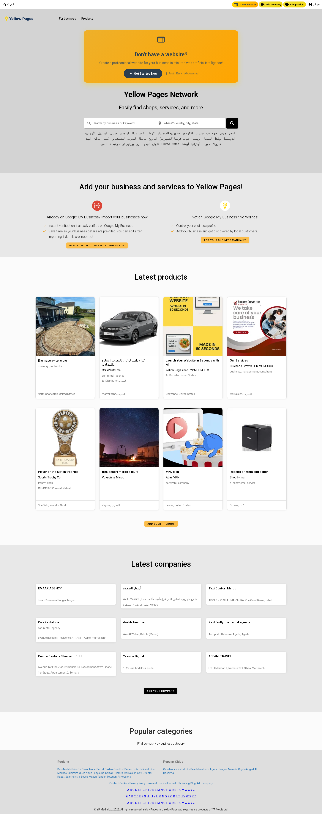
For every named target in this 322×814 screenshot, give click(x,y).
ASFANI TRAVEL (220, 656)
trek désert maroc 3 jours (120, 472)
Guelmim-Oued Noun (79, 772)
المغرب (132, 138)
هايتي (223, 133)
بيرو (138, 144)
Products (87, 18)
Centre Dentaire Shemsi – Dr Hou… (62, 656)
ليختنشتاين (118, 138)
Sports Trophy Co (49, 477)
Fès (188, 769)
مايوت (206, 144)
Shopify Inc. (237, 477)
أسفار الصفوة (132, 588)
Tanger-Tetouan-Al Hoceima (114, 776)
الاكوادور (187, 133)
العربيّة (8, 4)
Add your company (160, 691)
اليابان (97, 138)
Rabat (181, 769)
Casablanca (170, 769)
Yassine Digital (133, 656)
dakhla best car (134, 622)
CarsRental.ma (111, 370)
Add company (270, 4)
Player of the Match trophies (58, 472)
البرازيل (103, 133)
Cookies (124, 783)
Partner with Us (172, 783)
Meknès (232, 769)
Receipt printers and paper (249, 472)
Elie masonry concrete (52, 360)
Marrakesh (202, 769)
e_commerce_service (242, 482)
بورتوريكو (128, 144)
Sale (193, 769)
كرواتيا (151, 133)
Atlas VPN (172, 477)
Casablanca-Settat (93, 769)
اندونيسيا (229, 138)
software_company (177, 482)
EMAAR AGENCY (50, 588)
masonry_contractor (50, 366)
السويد (103, 144)
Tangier (222, 769)
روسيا (196, 138)
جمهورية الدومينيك (168, 133)
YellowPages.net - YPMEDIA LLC (187, 370)
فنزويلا (217, 144)
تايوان (155, 144)
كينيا (106, 138)
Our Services (239, 360)
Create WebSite (245, 4)
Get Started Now (143, 73)
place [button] (160, 123)
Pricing (186, 783)
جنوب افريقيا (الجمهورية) (175, 138)
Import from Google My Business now (97, 245)
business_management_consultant (251, 371)
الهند (88, 138)
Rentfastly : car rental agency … (231, 622)
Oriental (147, 772)
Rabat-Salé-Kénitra (68, 776)
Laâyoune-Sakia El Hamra (108, 772)
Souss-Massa (89, 776)
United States (170, 144)
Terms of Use (154, 783)
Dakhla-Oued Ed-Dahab (118, 769)
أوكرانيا (195, 144)
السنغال (207, 138)
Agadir (214, 769)
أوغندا (185, 144)
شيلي (113, 133)
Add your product (161, 523)
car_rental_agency (113, 375)
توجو (146, 144)
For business (67, 18)
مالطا (142, 138)
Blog (193, 783)
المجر (232, 133)
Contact (114, 783)
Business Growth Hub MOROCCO (251, 366)
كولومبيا (124, 133)
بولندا (218, 138)
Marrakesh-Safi (133, 772)
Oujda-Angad (246, 769)
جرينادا (199, 133)
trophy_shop (45, 482)
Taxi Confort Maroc (222, 588)
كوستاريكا (138, 133)
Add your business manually (225, 240)
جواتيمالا (115, 144)
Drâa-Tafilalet (141, 769)
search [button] (89, 123)
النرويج (153, 138)
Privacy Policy (138, 783)
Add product (294, 4)
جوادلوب (211, 133)
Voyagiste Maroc (113, 477)
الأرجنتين (90, 133)
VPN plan (172, 472)
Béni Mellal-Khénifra (69, 769)
